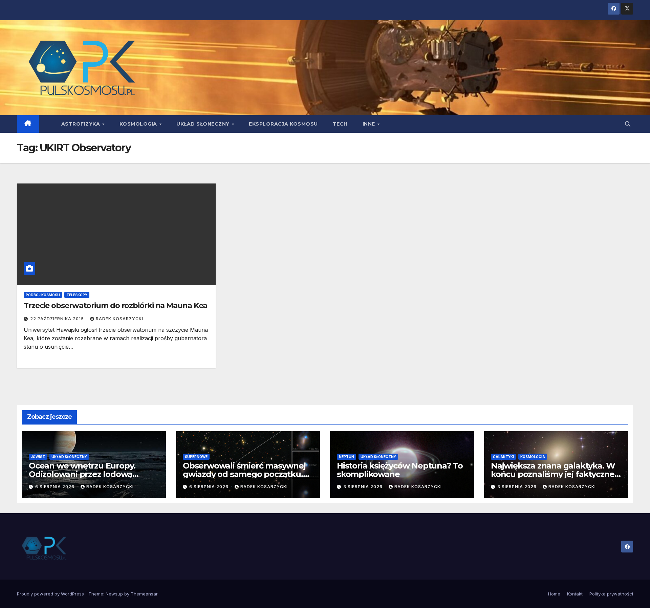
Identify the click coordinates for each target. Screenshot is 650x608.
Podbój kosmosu (43, 295)
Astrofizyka (81, 124)
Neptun (346, 457)
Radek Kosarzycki (119, 318)
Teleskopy (76, 295)
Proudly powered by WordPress (51, 593)
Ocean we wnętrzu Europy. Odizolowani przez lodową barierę (82, 474)
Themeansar (144, 593)
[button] (627, 124)
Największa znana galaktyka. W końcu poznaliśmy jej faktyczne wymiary (553, 474)
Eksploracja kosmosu (283, 124)
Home (554, 593)
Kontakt (575, 593)
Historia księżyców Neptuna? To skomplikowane (400, 470)
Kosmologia (139, 124)
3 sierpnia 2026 (363, 486)
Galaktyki (503, 457)
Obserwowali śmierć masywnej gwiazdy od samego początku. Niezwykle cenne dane (244, 474)
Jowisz (38, 457)
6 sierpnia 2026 (55, 486)
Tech (340, 124)
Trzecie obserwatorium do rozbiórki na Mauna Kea (115, 305)
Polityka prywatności (611, 593)
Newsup (114, 593)
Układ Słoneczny (203, 124)
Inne (370, 124)
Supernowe (196, 457)
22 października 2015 (57, 318)
